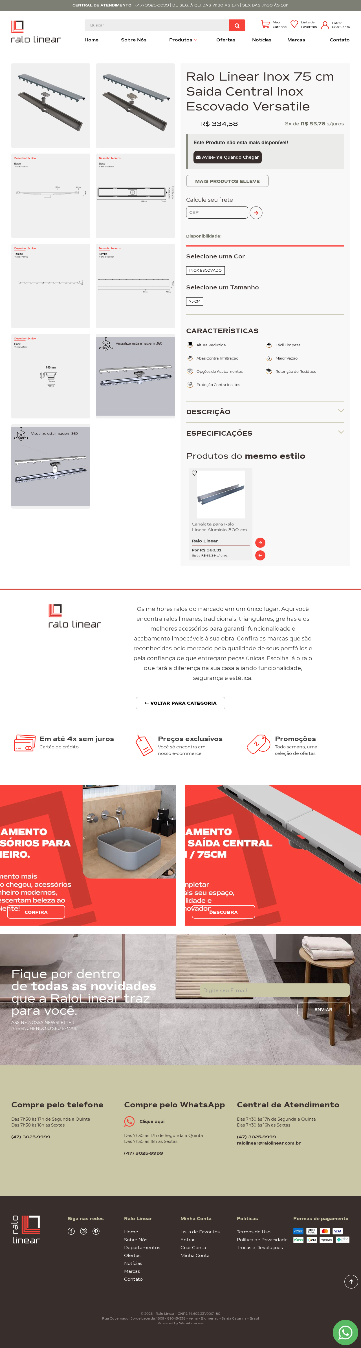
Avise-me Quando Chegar (230, 157)
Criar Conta (341, 27)
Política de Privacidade (262, 1239)
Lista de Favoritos (200, 1231)
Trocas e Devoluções (260, 1247)
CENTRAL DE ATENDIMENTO (101, 5)
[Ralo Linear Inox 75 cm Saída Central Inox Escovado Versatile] (50, 105)
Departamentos (142, 1247)
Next (260, 543)
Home (131, 1231)
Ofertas (132, 1255)
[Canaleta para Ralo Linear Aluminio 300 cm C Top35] (221, 494)
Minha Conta (195, 1255)
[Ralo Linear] (36, 31)
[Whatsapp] (345, 1332)
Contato (133, 1279)
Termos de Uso (253, 1231)
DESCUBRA (223, 912)
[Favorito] (194, 473)
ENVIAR (323, 1009)
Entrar (337, 23)
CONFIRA (36, 912)
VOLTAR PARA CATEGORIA (183, 703)
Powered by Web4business (181, 1323)
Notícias (133, 1263)
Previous (260, 555)
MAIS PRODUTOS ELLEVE (227, 181)
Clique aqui (152, 1121)
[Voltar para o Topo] (351, 1281)
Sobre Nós (135, 1239)
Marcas (132, 1271)
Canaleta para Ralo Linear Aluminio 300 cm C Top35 (219, 527)
